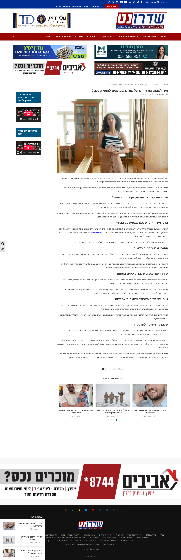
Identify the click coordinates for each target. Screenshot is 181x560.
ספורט (80, 36)
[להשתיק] (21, 119)
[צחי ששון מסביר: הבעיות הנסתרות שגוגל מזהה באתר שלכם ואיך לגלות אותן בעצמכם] (9, 553)
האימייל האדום (105, 535)
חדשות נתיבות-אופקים (128, 36)
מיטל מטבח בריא (109, 538)
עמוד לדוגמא (91, 540)
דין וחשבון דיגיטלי (62, 36)
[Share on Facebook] (105, 369)
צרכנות (155, 85)
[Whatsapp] (113, 2)
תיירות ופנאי (62, 540)
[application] (28, 114)
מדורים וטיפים (126, 538)
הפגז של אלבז (89, 535)
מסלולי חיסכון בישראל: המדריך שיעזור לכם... (31, 538)
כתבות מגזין (92, 36)
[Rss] (109, 2)
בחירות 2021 (151, 535)
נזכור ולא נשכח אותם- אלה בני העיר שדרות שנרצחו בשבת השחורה (59, 538)
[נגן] (37, 119)
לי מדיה (84, 549)
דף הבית (119, 535)
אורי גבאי (158, 94)
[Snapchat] (117, 2)
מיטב (48, 36)
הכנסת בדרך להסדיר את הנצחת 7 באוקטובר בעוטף (77, 6)
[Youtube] (125, 2)
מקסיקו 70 (94, 538)
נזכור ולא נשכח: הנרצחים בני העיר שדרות (117, 540)
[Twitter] (138, 2)
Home (166, 85)
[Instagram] (134, 2)
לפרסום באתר (142, 538)
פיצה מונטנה (76, 540)
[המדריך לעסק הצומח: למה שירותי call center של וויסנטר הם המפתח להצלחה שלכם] (9, 526)
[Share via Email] (103, 369)
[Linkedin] (130, 2)
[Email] (121, 2)
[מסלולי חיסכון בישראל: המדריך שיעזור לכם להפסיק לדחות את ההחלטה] (9, 540)
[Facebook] (141, 2)
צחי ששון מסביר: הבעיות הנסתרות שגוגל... (31, 551)
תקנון (50, 540)
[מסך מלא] (18, 119)
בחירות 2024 (107, 36)
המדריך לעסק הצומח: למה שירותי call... (30, 524)
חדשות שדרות (150, 36)
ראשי (163, 36)
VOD (162, 535)
